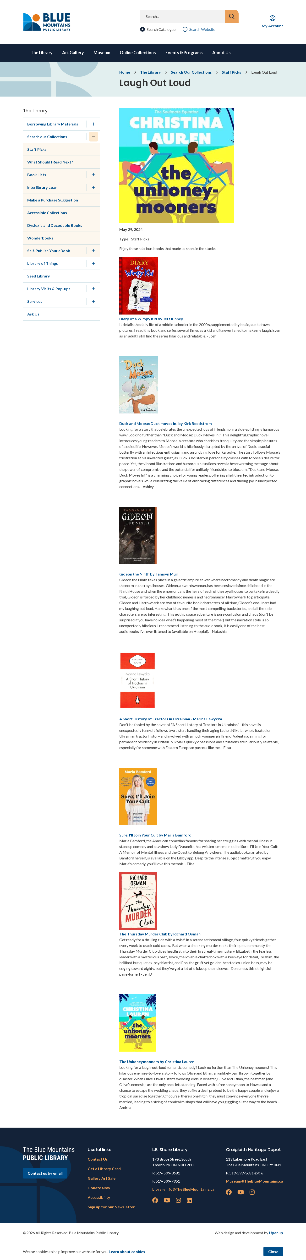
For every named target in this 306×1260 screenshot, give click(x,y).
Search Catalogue (161, 29)
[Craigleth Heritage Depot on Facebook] (229, 1192)
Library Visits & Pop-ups (49, 288)
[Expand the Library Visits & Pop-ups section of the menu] (93, 288)
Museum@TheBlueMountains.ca (254, 1181)
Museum (101, 52)
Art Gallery (73, 52)
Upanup (276, 1232)
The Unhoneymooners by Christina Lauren (156, 1061)
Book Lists (36, 174)
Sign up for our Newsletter (111, 1207)
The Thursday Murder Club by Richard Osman (160, 934)
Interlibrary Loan (42, 187)
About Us (221, 52)
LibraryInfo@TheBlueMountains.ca (183, 1189)
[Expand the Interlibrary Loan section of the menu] (93, 187)
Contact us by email (45, 1173)
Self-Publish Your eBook (48, 250)
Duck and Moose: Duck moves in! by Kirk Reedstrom (165, 423)
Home (124, 72)
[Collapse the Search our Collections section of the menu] (93, 136)
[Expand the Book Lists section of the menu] (93, 174)
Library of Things (42, 263)
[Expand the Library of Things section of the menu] (93, 263)
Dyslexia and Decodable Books (54, 225)
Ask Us (33, 314)
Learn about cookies (127, 1251)
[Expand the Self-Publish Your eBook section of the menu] (93, 250)
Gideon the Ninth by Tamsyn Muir (148, 574)
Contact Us (98, 1159)
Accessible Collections (47, 212)
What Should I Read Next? (50, 162)
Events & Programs (184, 52)
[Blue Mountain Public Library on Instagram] (178, 1200)
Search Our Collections (191, 72)
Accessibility (99, 1197)
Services (34, 301)
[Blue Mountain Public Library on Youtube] (167, 1200)
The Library (42, 52)
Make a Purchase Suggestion (52, 200)
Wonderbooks (40, 238)
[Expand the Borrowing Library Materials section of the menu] (93, 124)
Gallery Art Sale (101, 1178)
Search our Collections (47, 136)
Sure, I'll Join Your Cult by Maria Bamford (155, 835)
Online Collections (138, 52)
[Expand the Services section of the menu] (93, 301)
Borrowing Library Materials (52, 124)
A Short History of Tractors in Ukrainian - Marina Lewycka (170, 719)
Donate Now (99, 1187)
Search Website (202, 29)
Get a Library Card (104, 1168)
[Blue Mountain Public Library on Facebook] (155, 1200)
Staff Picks (231, 72)
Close (273, 1251)
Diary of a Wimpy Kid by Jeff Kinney (151, 318)
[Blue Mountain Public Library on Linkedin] (189, 1200)
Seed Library (38, 276)
